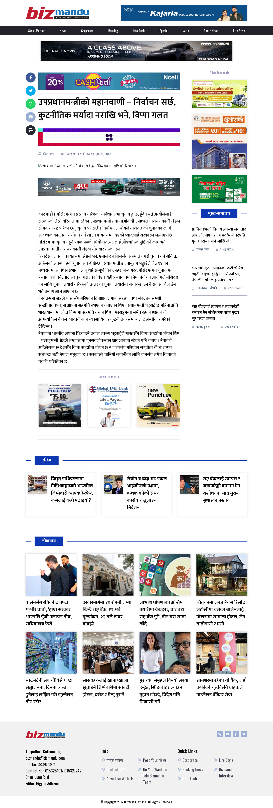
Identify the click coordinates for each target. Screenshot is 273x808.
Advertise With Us (120, 778)
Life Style (239, 30)
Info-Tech (139, 30)
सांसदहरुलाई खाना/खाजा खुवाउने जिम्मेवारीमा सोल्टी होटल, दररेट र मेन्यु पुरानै (106, 687)
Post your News (154, 760)
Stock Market (36, 30)
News (63, 30)
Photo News (211, 30)
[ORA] (109, 186)
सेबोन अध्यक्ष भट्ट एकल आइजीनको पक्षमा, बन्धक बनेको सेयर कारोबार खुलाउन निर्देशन (147, 493)
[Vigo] (60, 405)
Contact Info (116, 769)
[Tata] (158, 405)
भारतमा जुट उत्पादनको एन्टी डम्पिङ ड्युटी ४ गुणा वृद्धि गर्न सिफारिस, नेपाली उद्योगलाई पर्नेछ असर (217, 274)
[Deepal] (136, 51)
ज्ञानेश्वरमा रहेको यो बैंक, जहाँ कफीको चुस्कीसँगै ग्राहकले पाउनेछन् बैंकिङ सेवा (221, 687)
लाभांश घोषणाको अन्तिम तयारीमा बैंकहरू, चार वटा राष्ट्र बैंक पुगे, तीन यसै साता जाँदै (162, 613)
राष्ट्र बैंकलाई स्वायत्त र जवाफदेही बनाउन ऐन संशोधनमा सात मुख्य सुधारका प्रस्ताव (215, 312)
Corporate (87, 30)
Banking (113, 30)
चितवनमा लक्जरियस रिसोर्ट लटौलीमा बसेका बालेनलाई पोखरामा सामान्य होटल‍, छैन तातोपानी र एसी (220, 613)
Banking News (192, 769)
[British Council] (109, 137)
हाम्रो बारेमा (115, 760)
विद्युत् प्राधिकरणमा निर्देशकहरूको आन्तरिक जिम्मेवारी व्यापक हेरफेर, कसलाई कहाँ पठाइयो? (72, 489)
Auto (186, 30)
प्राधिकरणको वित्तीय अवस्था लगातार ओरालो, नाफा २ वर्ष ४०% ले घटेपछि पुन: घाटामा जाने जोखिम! (219, 235)
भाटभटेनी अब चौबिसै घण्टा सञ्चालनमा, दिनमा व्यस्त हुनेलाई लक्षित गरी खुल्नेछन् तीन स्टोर (49, 691)
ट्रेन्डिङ (47, 460)
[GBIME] (109, 405)
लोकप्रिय (49, 541)
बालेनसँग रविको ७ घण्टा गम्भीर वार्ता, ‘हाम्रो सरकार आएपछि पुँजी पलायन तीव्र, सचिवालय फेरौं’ (49, 613)
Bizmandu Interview (226, 772)
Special (163, 30)
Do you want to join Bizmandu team (155, 775)
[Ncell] (109, 81)
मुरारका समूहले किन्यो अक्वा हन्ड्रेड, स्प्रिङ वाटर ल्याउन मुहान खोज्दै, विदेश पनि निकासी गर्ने (163, 691)
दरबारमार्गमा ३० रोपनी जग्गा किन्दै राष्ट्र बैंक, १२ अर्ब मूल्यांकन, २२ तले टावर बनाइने (107, 613)
